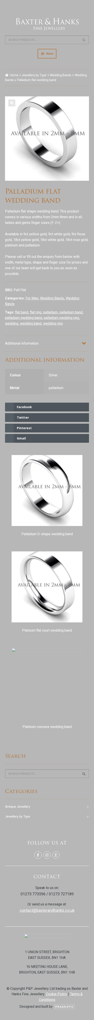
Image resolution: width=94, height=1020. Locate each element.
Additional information (21, 343)
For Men (32, 298)
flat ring (35, 312)
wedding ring (53, 323)
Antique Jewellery (47, 806)
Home (14, 75)
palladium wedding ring (61, 318)
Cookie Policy (56, 994)
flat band (21, 312)
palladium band (70, 312)
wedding (11, 323)
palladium (50, 312)
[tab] (47, 344)
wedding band (30, 323)
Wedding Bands (60, 75)
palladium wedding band (23, 318)
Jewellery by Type (34, 75)
